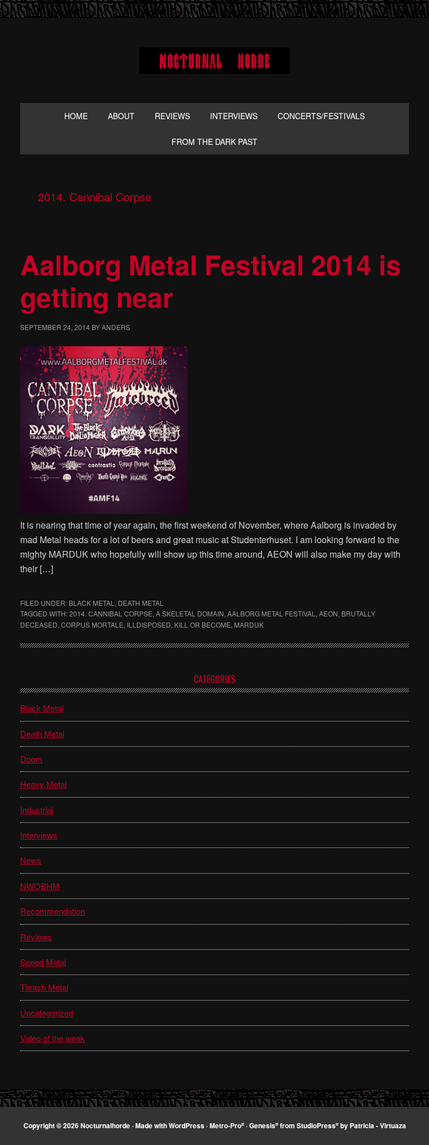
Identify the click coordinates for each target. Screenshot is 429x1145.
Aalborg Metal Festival (271, 613)
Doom (31, 759)
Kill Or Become (202, 624)
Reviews (36, 937)
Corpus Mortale (92, 624)
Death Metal (141, 602)
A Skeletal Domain (190, 613)
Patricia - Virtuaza (378, 1125)
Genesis (262, 1125)
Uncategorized (46, 1013)
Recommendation (52, 911)
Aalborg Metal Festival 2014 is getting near (210, 280)
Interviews (39, 835)
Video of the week (52, 1038)
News (30, 860)
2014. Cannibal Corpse (110, 613)
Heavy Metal (43, 784)
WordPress (186, 1125)
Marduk (249, 624)
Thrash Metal (44, 987)
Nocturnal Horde (214, 60)
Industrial (36, 810)
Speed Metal (43, 962)
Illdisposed (149, 624)
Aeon (328, 613)
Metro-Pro (225, 1125)
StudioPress (316, 1125)
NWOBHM (40, 886)
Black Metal (92, 602)
